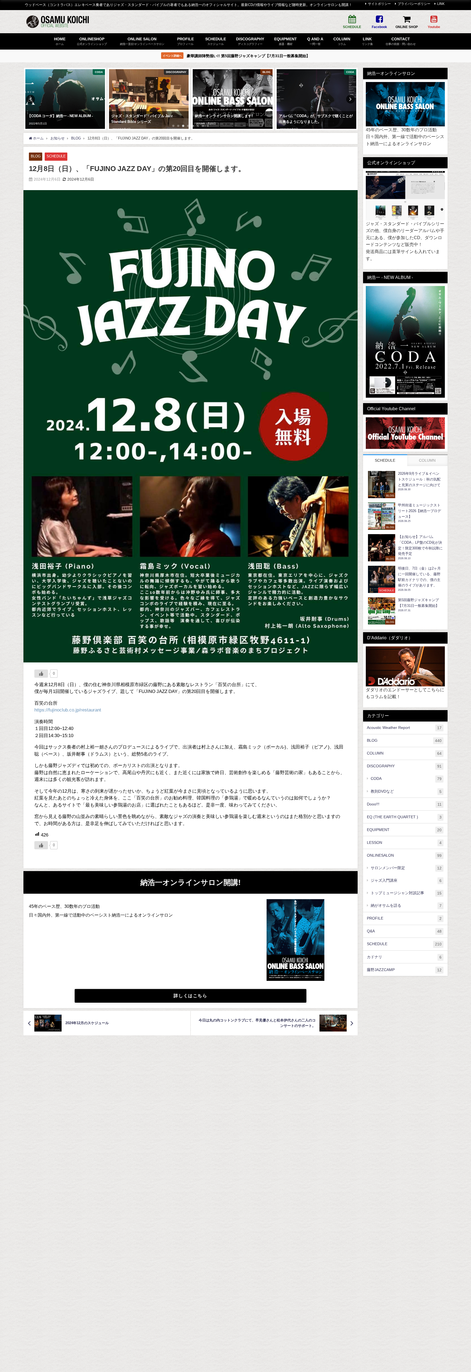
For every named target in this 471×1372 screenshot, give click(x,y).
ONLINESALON (404, 855)
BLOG (36, 156)
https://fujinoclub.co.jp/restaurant (67, 709)
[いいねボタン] (41, 674)
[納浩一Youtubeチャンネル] (405, 433)
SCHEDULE (56, 156)
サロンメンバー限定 (406, 868)
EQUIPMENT (404, 830)
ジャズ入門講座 (406, 880)
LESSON (404, 843)
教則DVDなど (406, 791)
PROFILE (404, 918)
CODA (406, 779)
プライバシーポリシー (414, 3)
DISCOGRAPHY (404, 766)
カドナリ (404, 957)
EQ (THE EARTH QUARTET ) (404, 817)
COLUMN (404, 753)
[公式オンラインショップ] (405, 196)
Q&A (404, 931)
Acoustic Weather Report (404, 728)
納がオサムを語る (406, 905)
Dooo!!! (404, 804)
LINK (441, 3)
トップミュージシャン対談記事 (406, 893)
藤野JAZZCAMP (404, 970)
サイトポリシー (379, 3)
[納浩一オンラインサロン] (405, 104)
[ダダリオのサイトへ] (405, 666)
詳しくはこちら (190, 995)
